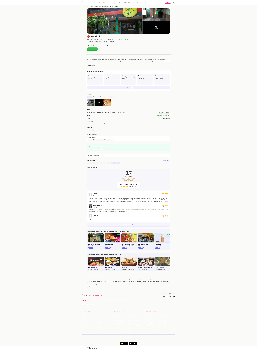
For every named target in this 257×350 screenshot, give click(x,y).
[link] (95, 79)
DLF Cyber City (116, 319)
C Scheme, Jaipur (132, 322)
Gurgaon (99, 315)
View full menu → (166, 160)
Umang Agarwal (97, 205)
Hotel (125, 300)
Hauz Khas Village (117, 327)
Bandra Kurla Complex (118, 324)
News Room (88, 333)
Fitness (114, 300)
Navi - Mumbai (85, 324)
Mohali (83, 322)
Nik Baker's (146, 319)
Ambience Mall (131, 319)
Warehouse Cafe (163, 320)
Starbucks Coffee (148, 324)
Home (88, 6)
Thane (98, 324)
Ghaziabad (84, 319)
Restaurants (93, 300)
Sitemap (130, 333)
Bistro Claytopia (163, 315)
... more (166, 201)
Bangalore (84, 317)
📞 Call (89, 45)
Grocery (109, 300)
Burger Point (162, 317)
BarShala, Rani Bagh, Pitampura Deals (151, 281)
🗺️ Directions (102, 45)
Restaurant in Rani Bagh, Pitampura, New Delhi (97, 279)
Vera (158, 333)
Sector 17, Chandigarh (133, 320)
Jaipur (83, 320)
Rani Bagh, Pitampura (103, 6)
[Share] (107, 45)
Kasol (83, 327)
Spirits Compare (114, 333)
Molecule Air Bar (147, 320)
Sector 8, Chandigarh (118, 320)
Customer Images (104, 96)
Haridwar (99, 327)
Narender (95, 215)
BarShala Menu (148, 284)
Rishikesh (84, 326)
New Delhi (96, 6)
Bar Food (103, 129)
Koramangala (116, 315)
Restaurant (111, 6)
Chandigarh (99, 317)
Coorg (98, 326)
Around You (99, 333)
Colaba (130, 324)
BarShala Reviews (111, 284)
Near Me (107, 333)
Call (168, 348)
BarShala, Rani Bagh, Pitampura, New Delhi (96, 284)
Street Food (96, 129)
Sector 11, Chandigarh (118, 322)
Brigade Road (131, 315)
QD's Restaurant (148, 327)
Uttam (95, 193)
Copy (162, 112)
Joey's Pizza (147, 326)
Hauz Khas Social (163, 327)
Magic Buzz (112, 96)
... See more (167, 61)
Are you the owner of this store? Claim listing (96, 123)
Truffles (146, 315)
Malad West (115, 326)
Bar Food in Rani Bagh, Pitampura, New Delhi (97, 281)
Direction (167, 112)
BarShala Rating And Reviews (137, 284)
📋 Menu (95, 45)
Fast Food (90, 129)
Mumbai (99, 322)
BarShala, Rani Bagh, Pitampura (134, 281)
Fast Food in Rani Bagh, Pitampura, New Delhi (130, 279)
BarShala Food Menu (158, 284)
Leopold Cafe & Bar (163, 324)
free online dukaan (97, 295)
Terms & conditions (94, 155)
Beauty (99, 300)
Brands (142, 333)
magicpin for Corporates (150, 333)
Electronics (120, 300)
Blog (104, 333)
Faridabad (99, 319)
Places (134, 333)
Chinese (108, 129)
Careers (163, 333)
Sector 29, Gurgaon (132, 317)
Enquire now (93, 49)
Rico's (160, 326)
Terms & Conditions (123, 333)
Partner (138, 333)
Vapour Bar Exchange (149, 322)
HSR (114, 317)
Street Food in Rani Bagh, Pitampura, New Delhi (150, 279)
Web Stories (169, 333)
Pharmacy (131, 300)
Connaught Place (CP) (133, 326)
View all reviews (127, 224)
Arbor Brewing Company (149, 317)
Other (136, 300)
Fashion (104, 300)
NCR (98, 320)
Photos (89, 96)
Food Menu (95, 96)
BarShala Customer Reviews (123, 284)
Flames (161, 319)
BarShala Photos (164, 281)
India (92, 6)
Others (151, 339)
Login (167, 2)
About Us (94, 333)
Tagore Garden (131, 327)
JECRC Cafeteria (163, 322)
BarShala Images (91, 286)
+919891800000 (166, 118)
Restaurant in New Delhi (113, 279)
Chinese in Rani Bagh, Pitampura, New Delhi (117, 281)
